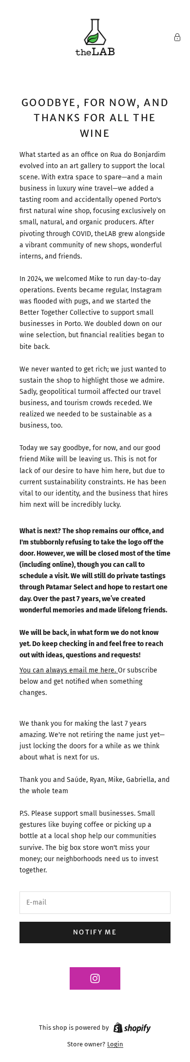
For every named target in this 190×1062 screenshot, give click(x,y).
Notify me (95, 932)
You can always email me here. (68, 670)
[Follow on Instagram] (95, 978)
